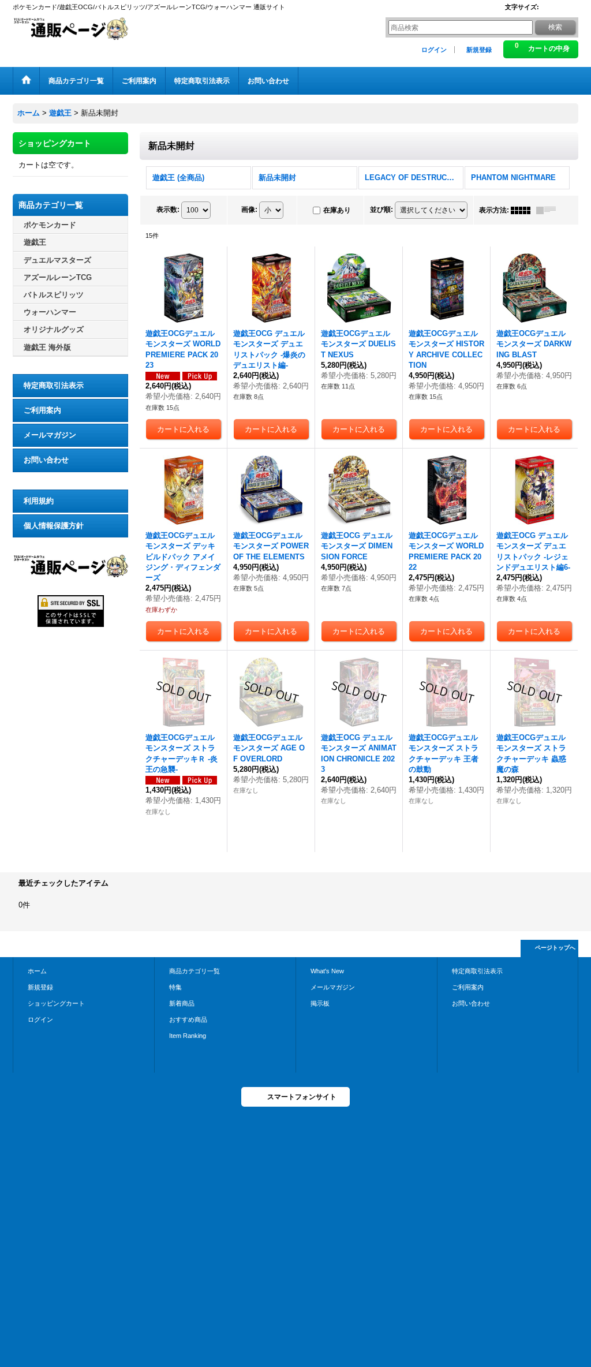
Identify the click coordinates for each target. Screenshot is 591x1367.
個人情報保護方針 (54, 525)
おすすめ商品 (188, 1019)
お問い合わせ (46, 459)
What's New (327, 971)
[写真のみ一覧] (523, 210)
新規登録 (479, 49)
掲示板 (320, 1003)
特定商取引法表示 (54, 385)
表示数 (167, 210)
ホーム (37, 971)
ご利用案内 (42, 410)
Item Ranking (187, 1035)
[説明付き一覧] (549, 210)
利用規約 (39, 500)
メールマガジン (50, 435)
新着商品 (181, 1003)
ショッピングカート (56, 1003)
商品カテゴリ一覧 (194, 971)
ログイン (434, 49)
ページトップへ (555, 947)
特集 (175, 987)
